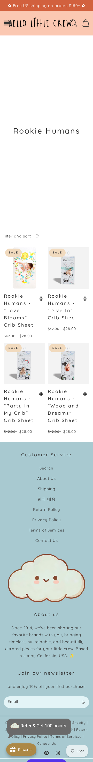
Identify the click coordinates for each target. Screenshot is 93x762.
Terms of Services (46, 530)
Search (46, 468)
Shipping (46, 488)
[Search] (73, 23)
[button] (7, 23)
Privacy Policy (46, 519)
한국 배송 (47, 499)
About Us (46, 478)
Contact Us (46, 540)
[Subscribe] (83, 702)
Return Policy (46, 509)
